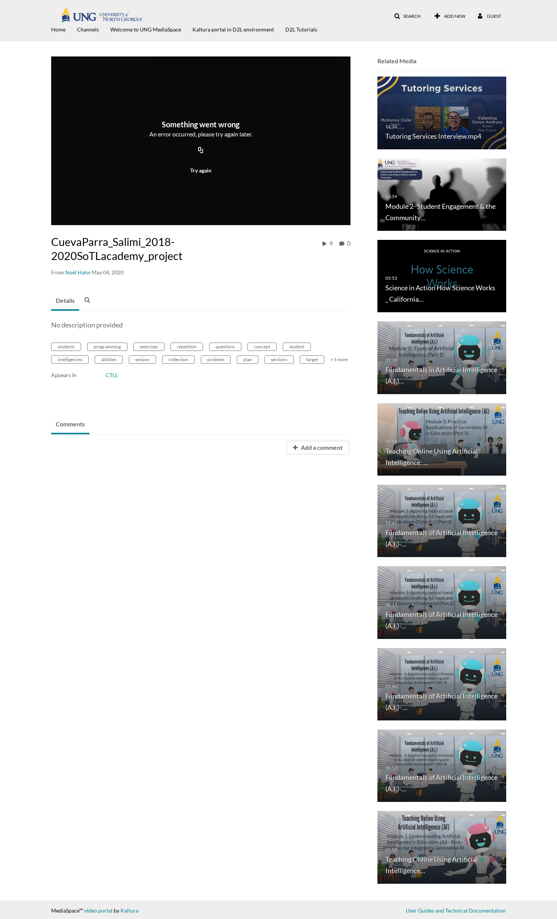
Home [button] (58, 29)
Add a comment (321, 447)
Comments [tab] (70, 423)
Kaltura (129, 910)
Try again (200, 170)
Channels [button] (88, 29)
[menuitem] (64, 29)
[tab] (65, 301)
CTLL (112, 375)
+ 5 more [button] (339, 359)
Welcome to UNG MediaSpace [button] (145, 29)
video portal (98, 910)
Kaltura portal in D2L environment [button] (233, 29)
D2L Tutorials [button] (301, 29)
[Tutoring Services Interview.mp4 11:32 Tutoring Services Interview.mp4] (441, 112)
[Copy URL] (201, 150)
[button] (407, 16)
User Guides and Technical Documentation (456, 910)
